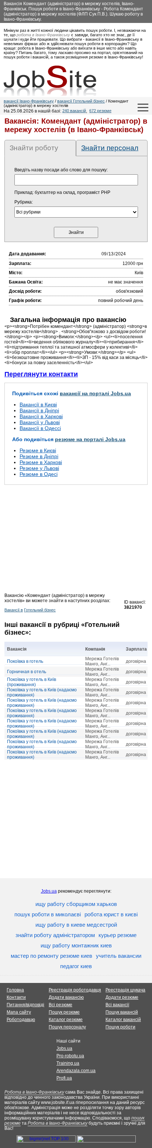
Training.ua (67, 1063)
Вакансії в (13, 610)
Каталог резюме (66, 1019)
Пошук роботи (120, 1027)
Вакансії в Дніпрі (39, 410)
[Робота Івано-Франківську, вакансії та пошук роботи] (50, 81)
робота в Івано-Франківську (43, 35)
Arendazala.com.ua (76, 1070)
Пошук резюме (64, 1012)
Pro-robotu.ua (70, 1055)
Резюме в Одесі (39, 474)
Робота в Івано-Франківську (34, 1092)
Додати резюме (122, 997)
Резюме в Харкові (41, 462)
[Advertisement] (76, 541)
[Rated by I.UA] (106, 1141)
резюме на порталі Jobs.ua (90, 439)
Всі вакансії (117, 1004)
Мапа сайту (19, 1012)
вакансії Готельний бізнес (81, 101)
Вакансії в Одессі (40, 428)
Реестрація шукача (125, 990)
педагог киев (76, 966)
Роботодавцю (21, 1019)
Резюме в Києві (38, 450)
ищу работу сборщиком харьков (76, 904)
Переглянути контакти (41, 374)
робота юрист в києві (111, 914)
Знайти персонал (109, 148)
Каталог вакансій (123, 1019)
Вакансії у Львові (40, 422)
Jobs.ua (49, 891)
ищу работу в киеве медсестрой (76, 925)
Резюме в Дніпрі (39, 456)
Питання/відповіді (25, 1004)
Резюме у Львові (39, 468)
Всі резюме (60, 1004)
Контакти (16, 997)
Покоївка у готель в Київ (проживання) (31, 682)
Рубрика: (23, 202)
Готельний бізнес (40, 610)
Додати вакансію (66, 997)
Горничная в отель (26, 671)
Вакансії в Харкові (41, 416)
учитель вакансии (118, 956)
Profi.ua (64, 1078)
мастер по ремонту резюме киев (51, 956)
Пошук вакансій (122, 1012)
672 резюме (100, 110)
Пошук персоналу (67, 1027)
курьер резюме (118, 935)
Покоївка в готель (25, 661)
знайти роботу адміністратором (55, 935)
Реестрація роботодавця (75, 990)
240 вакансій (74, 110)
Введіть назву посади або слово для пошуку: (61, 169)
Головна (15, 990)
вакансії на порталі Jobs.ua (95, 393)
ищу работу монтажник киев (76, 945)
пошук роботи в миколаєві (47, 914)
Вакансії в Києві (38, 404)
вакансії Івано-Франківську (29, 101)
